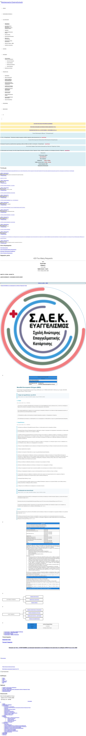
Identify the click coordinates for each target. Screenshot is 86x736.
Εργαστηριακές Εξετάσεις (9, 36)
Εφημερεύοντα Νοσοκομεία (43, 165)
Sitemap (3, 679)
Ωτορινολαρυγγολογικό (8, 633)
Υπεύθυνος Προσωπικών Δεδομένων (9, 687)
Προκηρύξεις (7, 75)
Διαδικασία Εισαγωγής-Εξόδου (9, 32)
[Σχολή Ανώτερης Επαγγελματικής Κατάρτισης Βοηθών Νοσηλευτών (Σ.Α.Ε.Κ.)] (43, 371)
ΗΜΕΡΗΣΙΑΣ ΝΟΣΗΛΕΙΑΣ (34, 599)
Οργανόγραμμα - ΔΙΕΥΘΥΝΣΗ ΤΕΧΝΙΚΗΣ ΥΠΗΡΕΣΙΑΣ (13, 631)
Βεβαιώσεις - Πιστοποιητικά (7, 38)
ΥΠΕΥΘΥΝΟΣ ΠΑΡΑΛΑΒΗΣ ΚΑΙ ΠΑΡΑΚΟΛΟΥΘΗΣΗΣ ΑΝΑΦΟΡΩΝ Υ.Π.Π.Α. (43, 126)
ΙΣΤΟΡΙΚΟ (4, 48)
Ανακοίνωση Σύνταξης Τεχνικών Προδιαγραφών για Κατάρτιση (9, 83)
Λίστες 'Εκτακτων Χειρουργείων (6, 253)
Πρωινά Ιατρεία (7, 34)
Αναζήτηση (4, 734)
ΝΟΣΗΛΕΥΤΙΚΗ (6, 639)
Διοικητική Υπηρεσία (11, 718)
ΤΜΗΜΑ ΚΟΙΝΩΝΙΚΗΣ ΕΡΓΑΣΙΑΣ (34, 612)
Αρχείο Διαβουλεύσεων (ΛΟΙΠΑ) (9, 95)
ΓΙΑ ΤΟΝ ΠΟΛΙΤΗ (6, 19)
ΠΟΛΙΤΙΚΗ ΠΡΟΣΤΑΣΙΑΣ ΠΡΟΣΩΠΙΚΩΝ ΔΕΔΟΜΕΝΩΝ (43, 123)
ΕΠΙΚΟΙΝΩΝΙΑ (5, 103)
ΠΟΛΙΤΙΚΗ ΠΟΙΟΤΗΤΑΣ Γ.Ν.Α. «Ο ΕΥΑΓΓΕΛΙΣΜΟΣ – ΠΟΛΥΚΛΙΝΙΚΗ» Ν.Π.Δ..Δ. (43, 130)
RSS (3, 682)
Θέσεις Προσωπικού (8, 77)
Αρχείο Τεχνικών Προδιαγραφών (7, 92)
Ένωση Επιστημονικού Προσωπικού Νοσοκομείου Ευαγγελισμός (43, 139)
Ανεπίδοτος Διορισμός (9, 45)
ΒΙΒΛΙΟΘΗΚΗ (4, 733)
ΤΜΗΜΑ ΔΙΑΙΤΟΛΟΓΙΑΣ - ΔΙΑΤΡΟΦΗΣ (34, 615)
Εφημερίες (6, 30)
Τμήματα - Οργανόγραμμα (7, 688)
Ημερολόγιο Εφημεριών (6, 690)
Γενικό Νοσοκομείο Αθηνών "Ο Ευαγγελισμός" (43, 133)
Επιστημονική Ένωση (6, 691)
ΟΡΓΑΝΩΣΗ (5, 54)
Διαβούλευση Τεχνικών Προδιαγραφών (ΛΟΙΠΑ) (9, 86)
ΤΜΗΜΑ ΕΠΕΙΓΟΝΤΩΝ (34, 596)
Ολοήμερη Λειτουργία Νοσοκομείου (8, 41)
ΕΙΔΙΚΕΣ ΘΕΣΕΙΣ (34, 602)
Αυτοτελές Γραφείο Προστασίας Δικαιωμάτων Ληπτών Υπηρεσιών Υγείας (8, 27)
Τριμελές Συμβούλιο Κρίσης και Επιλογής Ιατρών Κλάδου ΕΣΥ (8, 80)
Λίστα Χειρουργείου (4, 247)
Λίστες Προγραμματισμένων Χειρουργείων (8, 249)
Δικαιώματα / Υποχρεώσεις (7, 24)
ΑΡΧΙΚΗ (4, 8)
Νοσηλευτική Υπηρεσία (11, 64)
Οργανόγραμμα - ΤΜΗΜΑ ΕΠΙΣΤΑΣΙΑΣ (11, 632)
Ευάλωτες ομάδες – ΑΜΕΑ (9, 43)
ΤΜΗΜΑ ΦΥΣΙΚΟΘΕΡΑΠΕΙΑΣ (34, 618)
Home (3, 678)
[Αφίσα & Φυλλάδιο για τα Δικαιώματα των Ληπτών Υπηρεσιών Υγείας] (13, 285)
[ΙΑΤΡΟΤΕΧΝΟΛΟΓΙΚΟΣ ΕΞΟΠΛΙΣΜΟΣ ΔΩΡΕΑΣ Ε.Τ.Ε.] (3, 658)
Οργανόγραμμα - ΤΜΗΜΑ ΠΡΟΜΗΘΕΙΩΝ (11, 634)
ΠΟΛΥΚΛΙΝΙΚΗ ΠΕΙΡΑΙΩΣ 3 (7, 704)
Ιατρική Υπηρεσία (10, 62)
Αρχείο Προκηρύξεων (8, 99)
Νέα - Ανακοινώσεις (5, 173)
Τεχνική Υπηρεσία (10, 66)
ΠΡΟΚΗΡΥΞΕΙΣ (5, 71)
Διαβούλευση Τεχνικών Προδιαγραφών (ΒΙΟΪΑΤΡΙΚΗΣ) (9, 89)
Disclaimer (4, 681)
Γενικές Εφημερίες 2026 (43, 163)
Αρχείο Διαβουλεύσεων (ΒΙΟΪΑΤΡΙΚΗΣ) (9, 97)
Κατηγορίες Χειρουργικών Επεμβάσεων (7, 251)
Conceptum (30, 701)
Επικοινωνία (4, 680)
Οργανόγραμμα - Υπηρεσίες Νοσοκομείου (9, 59)
